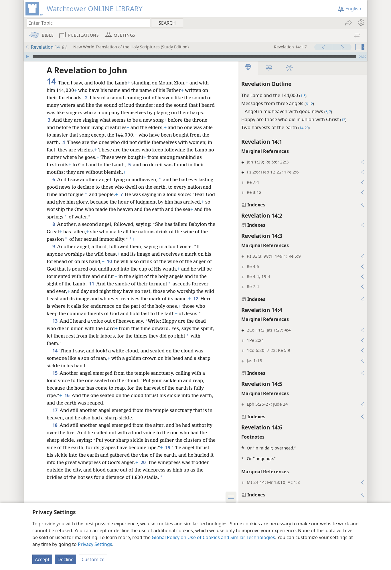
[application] (195, 56)
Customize (93, 559)
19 (168, 447)
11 (92, 284)
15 (55, 373)
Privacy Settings (95, 544)
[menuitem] (361, 22)
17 (55, 410)
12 (196, 298)
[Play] (27, 56)
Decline (66, 559)
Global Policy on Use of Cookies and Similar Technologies (213, 537)
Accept (42, 559)
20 (144, 462)
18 (55, 425)
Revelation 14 (45, 47)
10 (110, 261)
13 (55, 321)
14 (55, 351)
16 (67, 395)
